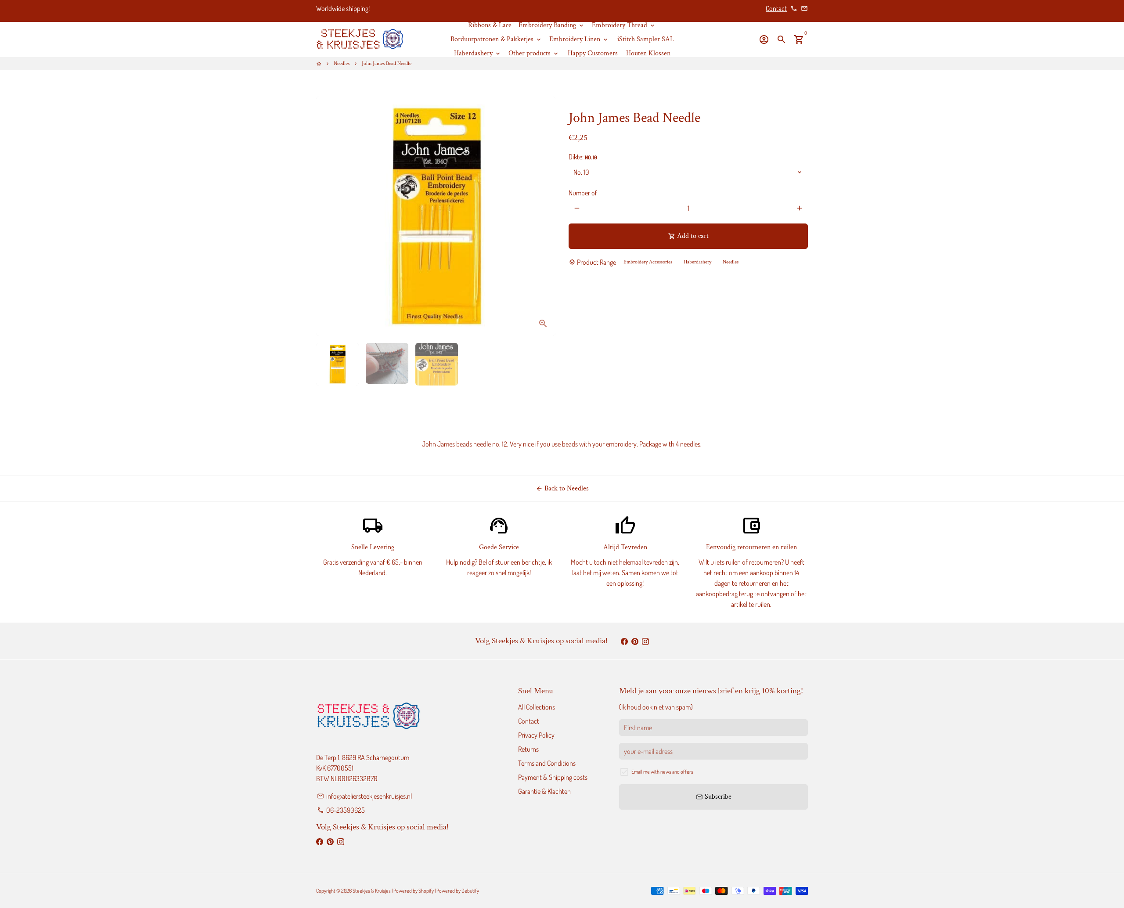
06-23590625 (341, 810)
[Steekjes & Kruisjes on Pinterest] (634, 641)
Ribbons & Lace (490, 25)
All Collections (536, 707)
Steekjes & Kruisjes (372, 890)
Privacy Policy (536, 735)
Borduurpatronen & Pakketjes (496, 39)
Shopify (426, 890)
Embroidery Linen (579, 39)
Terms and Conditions (547, 763)
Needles (341, 63)
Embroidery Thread (624, 25)
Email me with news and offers (662, 771)
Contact (776, 8)
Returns (528, 749)
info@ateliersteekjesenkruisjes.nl (364, 796)
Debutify (470, 890)
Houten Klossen (648, 53)
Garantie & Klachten (544, 791)
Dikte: (583, 156)
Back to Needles (562, 488)
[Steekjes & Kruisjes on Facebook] (624, 641)
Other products (533, 53)
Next (543, 216)
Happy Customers (593, 53)
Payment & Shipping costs (552, 777)
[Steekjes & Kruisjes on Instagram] (645, 641)
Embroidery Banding (552, 25)
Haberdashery (477, 53)
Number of (583, 192)
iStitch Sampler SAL (645, 39)
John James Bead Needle (386, 63)
